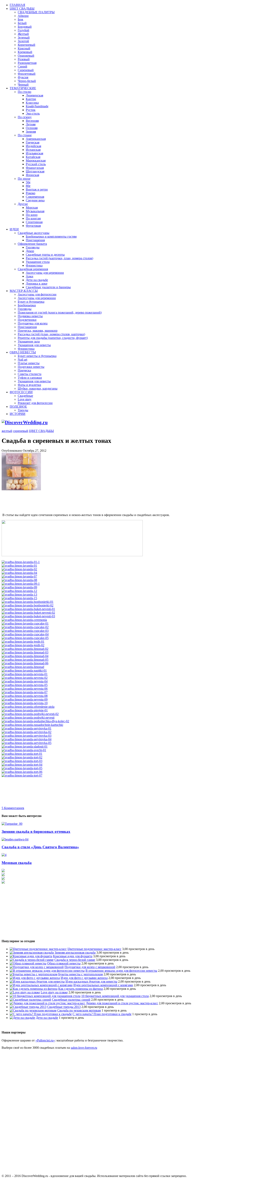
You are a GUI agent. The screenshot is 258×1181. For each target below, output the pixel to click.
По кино (31, 214)
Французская (35, 167)
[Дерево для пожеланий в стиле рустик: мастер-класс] (47, 1003)
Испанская (33, 149)
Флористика (34, 265)
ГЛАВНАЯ (17, 5)
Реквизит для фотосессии (35, 403)
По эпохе (24, 178)
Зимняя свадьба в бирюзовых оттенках (36, 831)
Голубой (23, 30)
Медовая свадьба (17, 863)
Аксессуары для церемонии (45, 272)
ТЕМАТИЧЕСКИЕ (23, 88)
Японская (32, 175)
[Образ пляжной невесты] (28, 963)
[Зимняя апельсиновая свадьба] (32, 952)
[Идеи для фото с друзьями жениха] (35, 978)
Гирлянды (33, 247)
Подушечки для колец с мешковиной (89, 967)
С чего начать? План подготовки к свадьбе (102, 1014)
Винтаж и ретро (37, 189)
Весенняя (32, 120)
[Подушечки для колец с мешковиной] (37, 967)
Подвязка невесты (30, 316)
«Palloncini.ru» (45, 1040)
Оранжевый (26, 55)
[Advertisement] (75, 500)
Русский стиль (36, 164)
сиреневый (20, 431)
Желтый (23, 34)
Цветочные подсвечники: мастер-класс (94, 949)
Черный (23, 84)
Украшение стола (38, 262)
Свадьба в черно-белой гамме (74, 959)
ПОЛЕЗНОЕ (18, 406)
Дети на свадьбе (37, 280)
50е (28, 182)
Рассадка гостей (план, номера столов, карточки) (51, 334)
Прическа (24, 370)
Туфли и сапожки (30, 377)
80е (28, 186)
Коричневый (26, 44)
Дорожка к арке (36, 283)
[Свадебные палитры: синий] (30, 999)
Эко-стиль (33, 113)
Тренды (23, 410)
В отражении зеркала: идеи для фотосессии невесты (121, 970)
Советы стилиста (29, 374)
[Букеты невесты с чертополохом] (33, 974)
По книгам (33, 218)
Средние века (35, 200)
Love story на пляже (54, 992)
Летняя (30, 124)
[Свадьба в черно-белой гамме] (32, 959)
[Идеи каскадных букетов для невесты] (37, 981)
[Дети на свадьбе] (22, 1017)
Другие (23, 204)
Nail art (22, 359)
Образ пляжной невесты (64, 963)
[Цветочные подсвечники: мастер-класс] (38, 949)
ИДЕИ (14, 229)
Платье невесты (29, 363)
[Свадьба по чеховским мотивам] (33, 1010)
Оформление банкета (32, 243)
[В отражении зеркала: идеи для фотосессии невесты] (47, 970)
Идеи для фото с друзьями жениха (84, 978)
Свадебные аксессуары (33, 233)
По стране (25, 135)
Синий (22, 66)
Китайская (33, 157)
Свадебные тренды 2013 (64, 1007)
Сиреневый (26, 70)
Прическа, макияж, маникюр (37, 330)
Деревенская (34, 95)
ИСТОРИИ (17, 414)
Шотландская (35, 171)
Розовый (24, 59)
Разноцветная (27, 63)
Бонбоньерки (27, 305)
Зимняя (31, 131)
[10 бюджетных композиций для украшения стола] (45, 996)
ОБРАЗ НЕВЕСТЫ (23, 352)
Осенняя (31, 128)
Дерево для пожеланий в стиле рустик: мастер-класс (122, 1003)
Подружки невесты (31, 366)
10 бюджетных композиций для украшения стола (115, 996)
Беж (20, 19)
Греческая (32, 142)
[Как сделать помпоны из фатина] (33, 988)
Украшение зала (29, 341)
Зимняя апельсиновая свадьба (75, 952)
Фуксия (23, 77)
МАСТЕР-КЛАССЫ (24, 290)
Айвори (23, 15)
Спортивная (34, 222)
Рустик (30, 110)
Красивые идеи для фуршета (72, 956)
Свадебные (25, 395)
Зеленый (24, 37)
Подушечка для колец (33, 323)
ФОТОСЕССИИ (21, 392)
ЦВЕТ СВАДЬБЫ (22, 8)
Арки (29, 276)
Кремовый (25, 52)
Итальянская (34, 153)
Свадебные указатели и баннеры (48, 287)
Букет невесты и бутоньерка (37, 356)
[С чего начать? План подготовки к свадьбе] (41, 1014)
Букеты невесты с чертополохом (80, 974)
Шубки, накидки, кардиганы (37, 388)
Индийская (33, 146)
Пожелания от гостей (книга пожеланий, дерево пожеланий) (60, 312)
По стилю (24, 91)
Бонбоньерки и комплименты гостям (51, 236)
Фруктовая (33, 225)
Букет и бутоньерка (31, 301)
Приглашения (35, 240)
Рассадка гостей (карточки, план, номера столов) (59, 258)
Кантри (31, 99)
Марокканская (36, 160)
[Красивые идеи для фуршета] (31, 956)
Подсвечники (27, 319)
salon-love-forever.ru (84, 1047)
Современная (35, 196)
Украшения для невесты (34, 345)
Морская (32, 207)
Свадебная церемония (33, 269)
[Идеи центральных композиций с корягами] (41, 985)
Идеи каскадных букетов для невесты (91, 981)
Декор (30, 251)
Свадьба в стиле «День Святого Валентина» (40, 847)
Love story (24, 399)
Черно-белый (27, 81)
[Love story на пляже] (25, 992)
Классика (32, 102)
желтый (7, 431)
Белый (22, 23)
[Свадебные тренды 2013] (28, 1007)
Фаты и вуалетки (29, 385)
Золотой (23, 41)
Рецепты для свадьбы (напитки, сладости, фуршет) (53, 338)
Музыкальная (35, 211)
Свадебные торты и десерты (45, 254)
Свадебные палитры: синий (71, 999)
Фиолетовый (26, 73)
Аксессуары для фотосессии (37, 294)
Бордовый (25, 26)
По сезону (25, 117)
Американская (36, 139)
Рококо (30, 193)
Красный (24, 48)
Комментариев (13, 808)
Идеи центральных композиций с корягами (103, 985)
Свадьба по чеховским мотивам (79, 1010)
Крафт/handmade (37, 106)
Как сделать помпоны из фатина (80, 988)
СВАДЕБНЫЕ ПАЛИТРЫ (36, 12)
